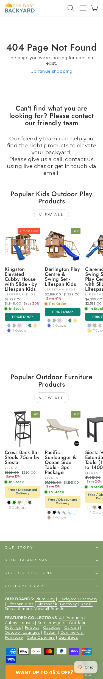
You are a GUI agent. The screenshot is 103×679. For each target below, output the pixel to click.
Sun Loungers (51, 622)
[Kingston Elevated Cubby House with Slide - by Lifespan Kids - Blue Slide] (9, 331)
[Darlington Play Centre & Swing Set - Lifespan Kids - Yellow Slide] (75, 320)
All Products (71, 617)
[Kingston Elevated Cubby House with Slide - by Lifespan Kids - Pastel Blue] (9, 325)
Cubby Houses (19, 622)
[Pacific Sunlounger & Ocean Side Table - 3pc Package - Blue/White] (59, 512)
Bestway (68, 604)
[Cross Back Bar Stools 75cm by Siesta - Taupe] (19, 502)
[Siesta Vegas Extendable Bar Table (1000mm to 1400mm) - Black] (100, 507)
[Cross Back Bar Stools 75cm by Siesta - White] (25, 502)
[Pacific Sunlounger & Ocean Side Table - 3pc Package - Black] (54, 512)
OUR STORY (19, 547)
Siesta (10, 608)
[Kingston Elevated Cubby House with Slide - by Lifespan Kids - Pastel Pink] (19, 325)
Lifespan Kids (20, 604)
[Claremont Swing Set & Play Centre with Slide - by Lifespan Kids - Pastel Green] (95, 325)
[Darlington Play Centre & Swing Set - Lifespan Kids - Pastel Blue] (49, 320)
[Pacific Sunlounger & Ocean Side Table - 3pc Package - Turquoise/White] (70, 512)
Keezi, (86, 604)
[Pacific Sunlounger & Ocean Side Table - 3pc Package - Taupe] (49, 517)
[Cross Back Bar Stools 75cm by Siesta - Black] (9, 502)
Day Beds (68, 637)
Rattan (50, 632)
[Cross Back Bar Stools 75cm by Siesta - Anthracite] (30, 502)
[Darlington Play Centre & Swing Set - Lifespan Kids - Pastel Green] (54, 320)
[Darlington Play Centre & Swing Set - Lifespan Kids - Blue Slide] (49, 326)
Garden (71, 627)
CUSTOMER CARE (26, 586)
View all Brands (49, 608)
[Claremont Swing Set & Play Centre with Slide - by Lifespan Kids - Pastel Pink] (100, 325)
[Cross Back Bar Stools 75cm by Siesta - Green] (14, 502)
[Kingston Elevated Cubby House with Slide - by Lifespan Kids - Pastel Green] (14, 325)
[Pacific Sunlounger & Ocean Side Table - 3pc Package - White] (75, 512)
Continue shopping (51, 71)
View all (51, 214)
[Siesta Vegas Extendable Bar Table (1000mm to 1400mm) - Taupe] (95, 507)
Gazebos (51, 627)
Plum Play (44, 599)
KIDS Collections (29, 573)
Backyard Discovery (78, 599)
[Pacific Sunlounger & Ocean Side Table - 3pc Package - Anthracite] (49, 512)
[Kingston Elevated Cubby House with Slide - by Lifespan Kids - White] (25, 325)
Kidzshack (47, 604)
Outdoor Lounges (22, 632)
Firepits (32, 627)
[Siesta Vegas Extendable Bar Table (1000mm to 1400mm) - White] (89, 507)
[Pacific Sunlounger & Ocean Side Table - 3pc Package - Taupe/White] (65, 512)
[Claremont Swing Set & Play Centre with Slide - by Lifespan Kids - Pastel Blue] (89, 325)
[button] (44, 672)
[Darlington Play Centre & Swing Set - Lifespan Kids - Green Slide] (70, 320)
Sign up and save (28, 560)
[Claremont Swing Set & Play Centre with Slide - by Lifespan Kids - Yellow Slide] (89, 331)
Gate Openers (40, 637)
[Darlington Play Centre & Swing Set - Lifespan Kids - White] (65, 320)
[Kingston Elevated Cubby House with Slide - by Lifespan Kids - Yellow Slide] (35, 325)
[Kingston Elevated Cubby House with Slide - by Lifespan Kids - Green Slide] (30, 325)
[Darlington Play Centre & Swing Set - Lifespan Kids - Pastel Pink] (59, 320)
